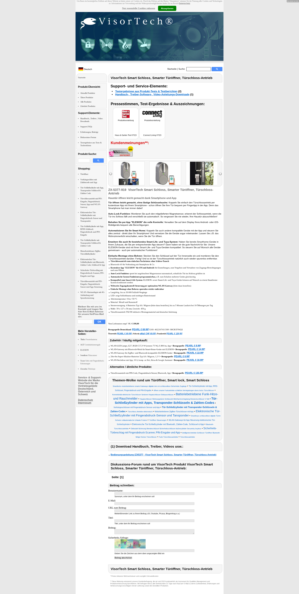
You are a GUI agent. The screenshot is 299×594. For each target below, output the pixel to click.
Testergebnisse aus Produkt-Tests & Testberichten (146, 91)
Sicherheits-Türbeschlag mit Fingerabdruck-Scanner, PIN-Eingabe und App (92, 273)
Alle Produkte (85, 102)
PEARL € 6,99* (182, 356)
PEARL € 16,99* (195, 360)
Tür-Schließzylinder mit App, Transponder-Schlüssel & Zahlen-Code (92, 190)
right (220, 173)
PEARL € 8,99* (193, 345)
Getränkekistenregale (90, 345)
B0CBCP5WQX (176, 330)
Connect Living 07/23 (152, 135)
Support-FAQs (86, 127)
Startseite (172, 69)
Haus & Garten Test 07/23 (126, 135)
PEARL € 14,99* (196, 349)
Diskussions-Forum (88, 137)
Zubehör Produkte (87, 106)
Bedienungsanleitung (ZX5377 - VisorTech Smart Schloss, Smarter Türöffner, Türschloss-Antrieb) (163, 454)
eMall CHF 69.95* (148, 333)
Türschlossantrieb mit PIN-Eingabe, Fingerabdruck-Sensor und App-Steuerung (91, 284)
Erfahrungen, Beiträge (89, 132)
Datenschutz (184, 3)
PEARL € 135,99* (194, 373)
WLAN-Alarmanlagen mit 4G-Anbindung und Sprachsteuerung (92, 295)
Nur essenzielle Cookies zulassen (138, 8)
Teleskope (87, 369)
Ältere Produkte (86, 97)
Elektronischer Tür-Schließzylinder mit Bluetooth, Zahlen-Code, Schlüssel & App (92, 262)
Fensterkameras (88, 339)
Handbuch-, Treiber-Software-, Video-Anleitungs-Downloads (152, 94)
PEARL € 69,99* (140, 329)
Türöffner (84, 174)
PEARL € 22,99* (195, 352)
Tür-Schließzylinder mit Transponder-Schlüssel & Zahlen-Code (90, 243)
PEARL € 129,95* (174, 333)
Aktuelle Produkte (87, 93)
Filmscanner (88, 355)
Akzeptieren (167, 8)
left (110, 173)
